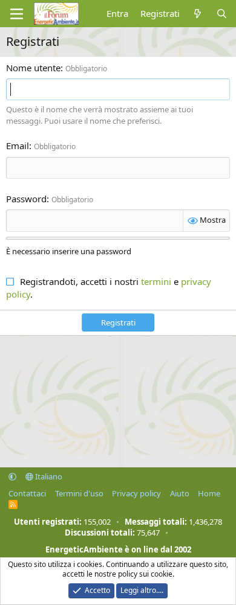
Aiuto (179, 493)
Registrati (118, 322)
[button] (12, 476)
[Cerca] (222, 13)
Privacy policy (136, 493)
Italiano (47, 476)
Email (17, 145)
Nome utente (33, 68)
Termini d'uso (79, 493)
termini (156, 281)
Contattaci (27, 493)
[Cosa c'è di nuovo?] (197, 13)
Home (209, 493)
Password (26, 199)
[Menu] (16, 14)
